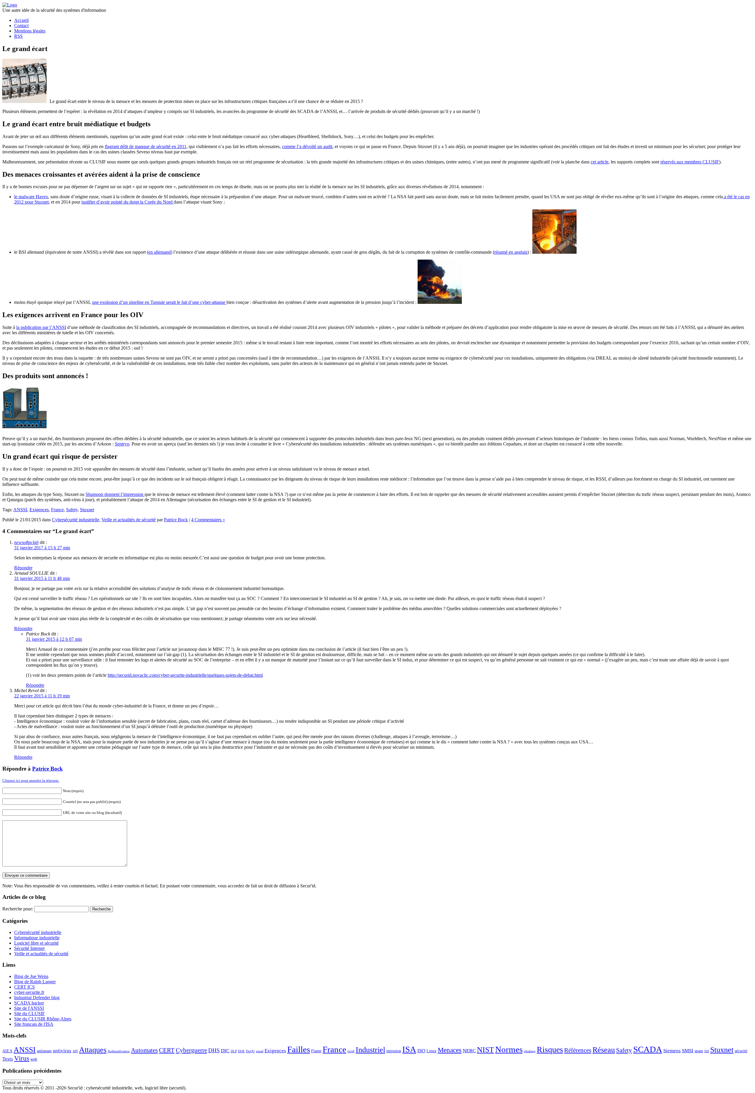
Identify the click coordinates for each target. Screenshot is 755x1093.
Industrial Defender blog (37, 997)
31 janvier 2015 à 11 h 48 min (42, 578)
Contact (21, 25)
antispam (44, 1050)
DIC (225, 1050)
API (75, 1051)
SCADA (647, 1049)
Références (577, 1050)
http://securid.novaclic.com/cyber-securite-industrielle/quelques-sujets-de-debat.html (185, 675)
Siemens (672, 1050)
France (57, 509)
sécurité (741, 1050)
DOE (241, 1051)
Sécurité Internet (29, 948)
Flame (316, 1050)
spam (699, 1050)
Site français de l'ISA (33, 1024)
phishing (530, 1051)
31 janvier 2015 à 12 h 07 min (54, 639)
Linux (431, 1050)
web (33, 1059)
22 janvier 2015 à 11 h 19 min (42, 695)
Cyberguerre (191, 1050)
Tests (7, 1059)
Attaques (92, 1050)
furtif (350, 1051)
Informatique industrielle (37, 937)
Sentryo (122, 443)
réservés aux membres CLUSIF (689, 161)
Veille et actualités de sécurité (128, 519)
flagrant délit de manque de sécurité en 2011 (145, 146)
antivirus (62, 1050)
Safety (72, 509)
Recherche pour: (17, 908)
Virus (21, 1058)
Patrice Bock (176, 519)
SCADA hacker (29, 1002)
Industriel (370, 1050)
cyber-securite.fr (29, 992)
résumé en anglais (510, 252)
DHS (214, 1050)
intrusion (393, 1050)
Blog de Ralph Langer (35, 981)
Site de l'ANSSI (29, 1008)
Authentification (119, 1051)
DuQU (250, 1051)
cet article (599, 161)
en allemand (159, 252)
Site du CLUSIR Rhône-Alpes (42, 1018)
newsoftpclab (26, 542)
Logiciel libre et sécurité (36, 942)
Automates (144, 1050)
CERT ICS (24, 986)
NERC (469, 1050)
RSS (18, 36)
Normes (509, 1049)
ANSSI (20, 509)
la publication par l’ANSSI (41, 327)
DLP (234, 1051)
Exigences (39, 509)
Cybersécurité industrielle (75, 519)
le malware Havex (31, 196)
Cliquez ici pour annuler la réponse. (30, 780)
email (259, 1051)
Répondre (23, 567)
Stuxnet (87, 509)
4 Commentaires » (208, 519)
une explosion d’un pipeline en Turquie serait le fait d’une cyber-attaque (159, 302)
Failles (298, 1049)
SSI (706, 1051)
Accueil (21, 20)
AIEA (7, 1050)
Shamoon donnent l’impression (115, 494)
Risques (550, 1049)
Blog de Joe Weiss (31, 976)
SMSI (687, 1050)
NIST (485, 1050)
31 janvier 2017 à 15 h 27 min (42, 547)
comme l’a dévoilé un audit (307, 146)
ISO (421, 1050)
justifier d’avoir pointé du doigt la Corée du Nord (127, 201)
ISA (409, 1049)
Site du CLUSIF (29, 1013)
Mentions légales (29, 30)
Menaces (450, 1050)
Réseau (603, 1050)
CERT (167, 1050)
